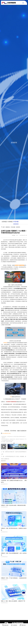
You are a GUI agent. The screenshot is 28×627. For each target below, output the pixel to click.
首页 (4, 227)
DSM (11, 396)
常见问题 (15, 221)
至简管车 (18, 227)
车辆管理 (5, 342)
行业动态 (10, 221)
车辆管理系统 (21, 265)
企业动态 (4, 221)
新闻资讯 (8, 227)
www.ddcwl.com (6, 433)
